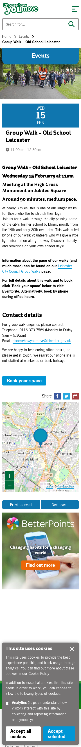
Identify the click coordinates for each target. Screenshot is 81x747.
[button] (75, 9)
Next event (60, 504)
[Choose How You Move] (35, 9)
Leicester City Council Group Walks (37, 268)
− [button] (10, 485)
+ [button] (10, 476)
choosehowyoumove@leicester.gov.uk (42, 340)
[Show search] (72, 24)
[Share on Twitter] (66, 396)
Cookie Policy (39, 673)
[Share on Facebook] (57, 396)
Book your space (24, 381)
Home (6, 36)
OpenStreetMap (65, 486)
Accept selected (72, 649)
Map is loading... (41, 447)
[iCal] (75, 396)
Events (24, 36)
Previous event (21, 504)
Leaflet (49, 486)
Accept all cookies (20, 734)
